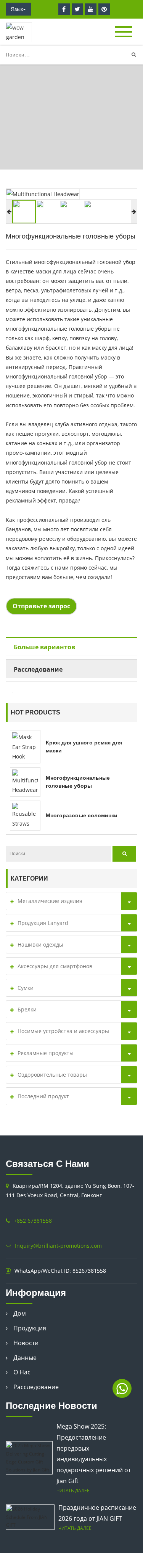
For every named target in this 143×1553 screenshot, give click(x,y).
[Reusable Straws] (25, 814)
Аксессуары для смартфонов (55, 966)
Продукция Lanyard (43, 922)
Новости (26, 1343)
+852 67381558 (33, 1220)
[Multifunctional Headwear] (25, 781)
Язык (17, 9)
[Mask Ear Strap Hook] (25, 746)
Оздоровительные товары (66, 139)
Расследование (36, 1387)
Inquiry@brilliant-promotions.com (58, 1245)
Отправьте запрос (41, 606)
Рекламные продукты (46, 1053)
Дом (12, 139)
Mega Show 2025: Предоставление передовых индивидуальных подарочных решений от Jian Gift (93, 1453)
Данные (25, 1358)
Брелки (27, 1009)
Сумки (26, 987)
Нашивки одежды (40, 944)
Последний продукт (43, 1096)
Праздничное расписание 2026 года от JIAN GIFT (97, 1513)
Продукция (29, 1328)
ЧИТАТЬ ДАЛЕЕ (73, 1490)
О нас (22, 1372)
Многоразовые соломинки (81, 815)
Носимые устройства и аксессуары (63, 1031)
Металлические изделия (50, 900)
